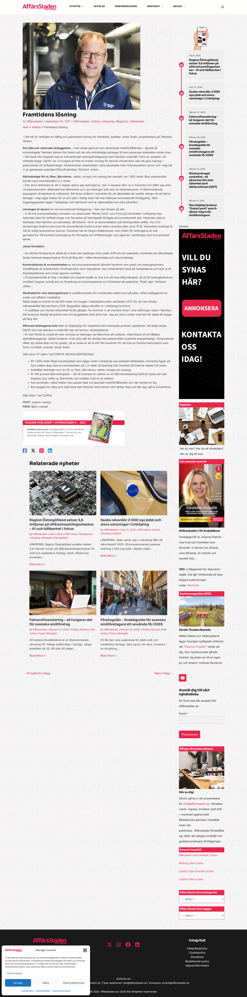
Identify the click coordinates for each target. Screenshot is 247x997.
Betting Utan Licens (191, 863)
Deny (46, 982)
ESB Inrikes (71, 534)
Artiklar (95, 121)
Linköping (108, 121)
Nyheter (117, 533)
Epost (183, 713)
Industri (156, 529)
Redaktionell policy (197, 961)
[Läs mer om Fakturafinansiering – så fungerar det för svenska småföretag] (62, 592)
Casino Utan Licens (191, 879)
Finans (41, 633)
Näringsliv (47, 537)
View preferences (73, 982)
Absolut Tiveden (195, 646)
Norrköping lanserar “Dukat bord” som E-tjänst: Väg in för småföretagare (203, 210)
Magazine (122, 121)
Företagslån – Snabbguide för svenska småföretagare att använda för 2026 (133, 622)
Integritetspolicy (43, 990)
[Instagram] (118, 944)
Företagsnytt (85, 534)
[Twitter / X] (33, 450)
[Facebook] (25, 450)
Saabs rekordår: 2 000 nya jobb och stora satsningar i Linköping (130, 522)
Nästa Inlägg (164, 673)
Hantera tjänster (14, 973)
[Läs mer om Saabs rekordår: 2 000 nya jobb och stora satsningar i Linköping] (133, 492)
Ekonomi (84, 629)
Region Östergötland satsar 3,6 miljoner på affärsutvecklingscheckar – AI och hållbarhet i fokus (61, 524)
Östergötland (61, 537)
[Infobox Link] (201, 433)
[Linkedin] (50, 450)
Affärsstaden (81, 121)
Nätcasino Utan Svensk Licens (198, 855)
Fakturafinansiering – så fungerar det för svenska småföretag (60, 622)
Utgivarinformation (61, 990)
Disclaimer (197, 957)
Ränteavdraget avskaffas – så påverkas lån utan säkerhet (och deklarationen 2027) (203, 180)
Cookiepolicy (27, 990)
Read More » (37, 564)
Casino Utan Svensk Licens (196, 871)
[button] (85, 950)
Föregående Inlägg (36, 673)
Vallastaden (137, 121)
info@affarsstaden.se (196, 803)
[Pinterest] (41, 450)
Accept (18, 982)
